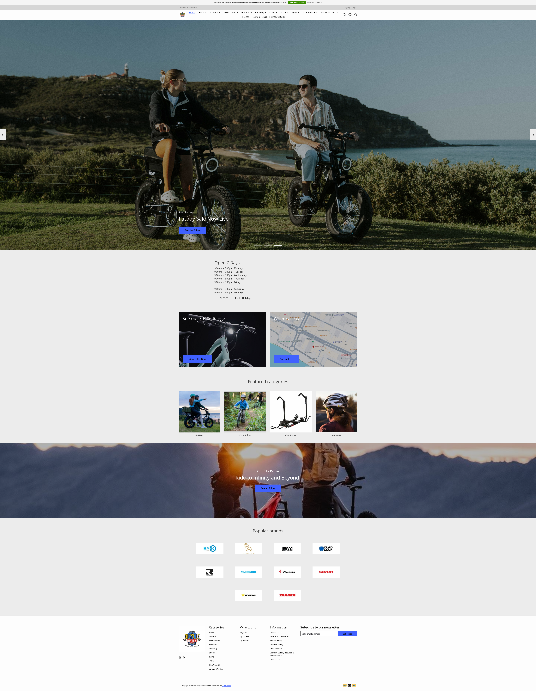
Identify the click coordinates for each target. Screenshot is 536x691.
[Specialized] (287, 572)
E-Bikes (199, 435)
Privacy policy (276, 648)
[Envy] (287, 549)
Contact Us (275, 632)
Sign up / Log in (350, 7)
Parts (211, 656)
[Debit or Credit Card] (349, 685)
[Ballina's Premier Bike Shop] (182, 15)
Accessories (214, 640)
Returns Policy (276, 644)
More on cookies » (314, 2)
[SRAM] (326, 572)
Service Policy (276, 640)
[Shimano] (248, 572)
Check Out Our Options (337, 230)
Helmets (336, 435)
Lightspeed (226, 685)
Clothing (213, 648)
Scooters (213, 636)
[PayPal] (345, 685)
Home (192, 12)
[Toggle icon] (345, 14)
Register (243, 632)
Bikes (211, 632)
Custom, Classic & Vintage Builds (269, 16)
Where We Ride (216, 669)
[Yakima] (287, 595)
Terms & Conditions (279, 636)
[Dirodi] (248, 549)
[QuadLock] (326, 549)
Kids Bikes (245, 435)
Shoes (212, 652)
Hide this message (297, 2)
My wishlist (245, 640)
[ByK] (209, 549)
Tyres (211, 660)
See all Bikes (268, 488)
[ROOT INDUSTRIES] (209, 572)
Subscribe (347, 633)
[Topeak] (248, 595)
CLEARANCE (215, 664)
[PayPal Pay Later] (354, 685)
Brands (245, 16)
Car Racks (290, 435)
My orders (244, 636)
